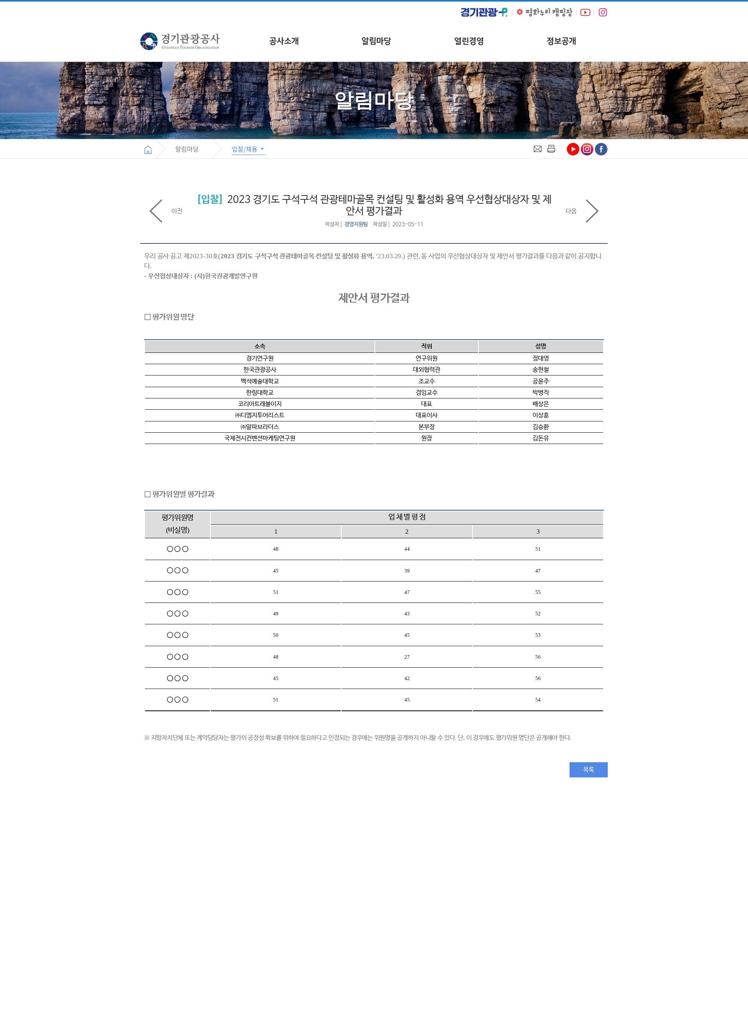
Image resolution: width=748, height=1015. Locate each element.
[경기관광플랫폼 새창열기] (484, 12)
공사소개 (284, 41)
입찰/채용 (245, 148)
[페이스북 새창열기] (601, 149)
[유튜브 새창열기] (585, 12)
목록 (588, 770)
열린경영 (469, 41)
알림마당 (376, 41)
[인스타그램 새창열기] (603, 12)
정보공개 (561, 41)
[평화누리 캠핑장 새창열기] (544, 12)
